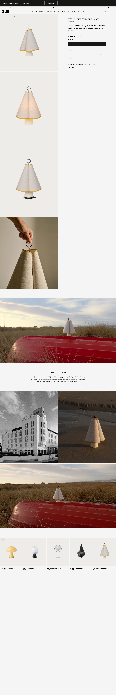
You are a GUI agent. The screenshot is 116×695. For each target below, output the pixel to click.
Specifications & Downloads (76, 64)
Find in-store (71, 67)
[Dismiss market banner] (113, 3)
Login (109, 8)
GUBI (73, 21)
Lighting (4, 16)
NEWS (73, 11)
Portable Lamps (12, 16)
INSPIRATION (80, 11)
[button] (113, 11)
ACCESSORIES (65, 11)
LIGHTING (42, 11)
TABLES (49, 11)
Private (3, 8)
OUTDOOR (56, 11)
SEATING (34, 11)
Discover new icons (58, 8)
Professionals (10, 8)
